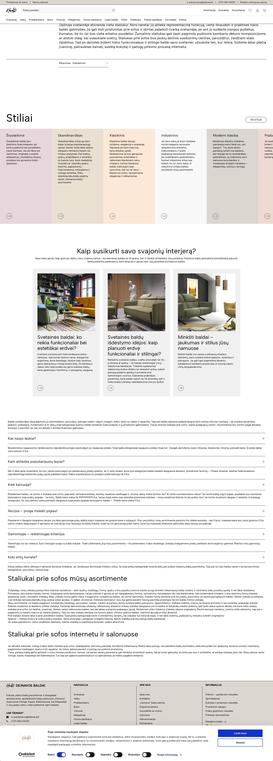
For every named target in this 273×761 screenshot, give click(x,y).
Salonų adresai (40, 2)
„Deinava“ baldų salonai (152, 702)
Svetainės (11, 19)
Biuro (50, 19)
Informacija (209, 10)
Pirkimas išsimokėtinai (217, 715)
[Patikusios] (250, 10)
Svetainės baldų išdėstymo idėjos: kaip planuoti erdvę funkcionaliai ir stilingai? (134, 345)
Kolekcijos (135, 19)
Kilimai (182, 19)
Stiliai (124, 19)
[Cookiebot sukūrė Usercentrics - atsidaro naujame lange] (27, 754)
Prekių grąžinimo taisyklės (219, 711)
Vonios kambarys (92, 19)
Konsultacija (238, 10)
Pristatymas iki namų (17, 2)
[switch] (90, 754)
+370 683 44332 (226, 2)
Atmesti (240, 742)
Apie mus (145, 694)
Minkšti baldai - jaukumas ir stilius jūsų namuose (203, 342)
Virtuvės (60, 19)
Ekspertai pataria (149, 706)
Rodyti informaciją (167, 754)
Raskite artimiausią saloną (253, 2)
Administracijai (148, 719)
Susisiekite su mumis (151, 711)
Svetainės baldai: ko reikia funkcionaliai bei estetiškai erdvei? (62, 342)
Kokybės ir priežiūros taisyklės (222, 702)
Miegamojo (74, 19)
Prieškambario (36, 19)
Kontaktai (224, 10)
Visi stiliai (256, 119)
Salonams (145, 715)
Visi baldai (170, 19)
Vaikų (23, 19)
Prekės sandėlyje (153, 19)
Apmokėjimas (213, 698)
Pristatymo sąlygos (216, 706)
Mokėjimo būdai (214, 721)
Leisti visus (240, 733)
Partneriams (146, 723)
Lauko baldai (111, 19)
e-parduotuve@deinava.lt (200, 2)
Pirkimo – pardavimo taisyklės (222, 694)
